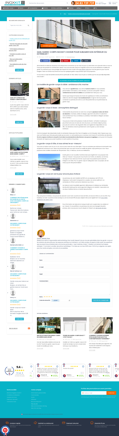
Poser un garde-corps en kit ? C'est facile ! (74, 336)
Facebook (45, 60)
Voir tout (19, 70)
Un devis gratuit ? (48, 46)
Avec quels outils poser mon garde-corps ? (19, 153)
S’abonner (111, 393)
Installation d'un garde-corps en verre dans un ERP (48, 336)
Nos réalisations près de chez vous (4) (17, 65)
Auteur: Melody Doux (43, 238)
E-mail (41, 267)
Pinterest (66, 60)
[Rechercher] (67, 3)
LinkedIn (76, 60)
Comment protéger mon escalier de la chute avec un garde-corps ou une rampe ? (19, 200)
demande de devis (101, 208)
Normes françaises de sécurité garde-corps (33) (18, 44)
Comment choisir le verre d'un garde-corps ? (19, 249)
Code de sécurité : (45, 300)
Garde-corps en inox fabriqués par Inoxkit (101, 226)
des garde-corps (84, 69)
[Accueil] (61, 14)
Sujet (41, 274)
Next (113, 320)
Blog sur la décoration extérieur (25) (15, 60)
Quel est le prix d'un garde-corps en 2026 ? (18, 98)
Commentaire (43, 281)
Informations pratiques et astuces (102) (17, 49)
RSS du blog (13, 328)
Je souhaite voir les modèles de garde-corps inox (75, 80)
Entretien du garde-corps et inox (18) (17, 54)
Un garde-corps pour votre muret (18, 224)
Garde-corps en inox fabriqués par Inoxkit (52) (19, 39)
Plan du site (34, 404)
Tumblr (86, 60)
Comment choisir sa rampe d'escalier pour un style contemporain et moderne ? (99, 337)
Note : (41, 297)
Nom (40, 260)
